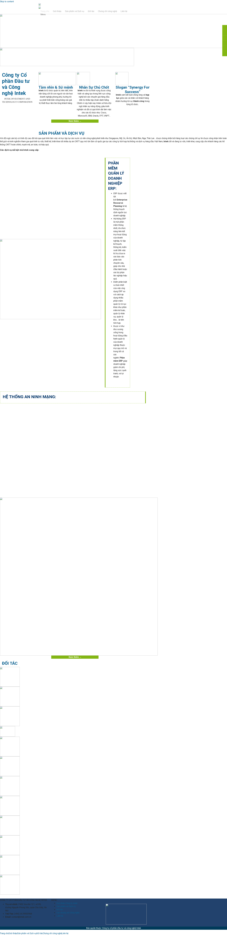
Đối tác (91, 11)
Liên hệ (124, 11)
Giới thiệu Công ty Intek (67, 903)
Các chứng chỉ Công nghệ (67, 912)
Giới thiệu (57, 11)
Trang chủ (44, 11)
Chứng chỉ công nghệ (107, 11)
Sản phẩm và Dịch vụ (74, 11)
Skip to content (7, 1)
